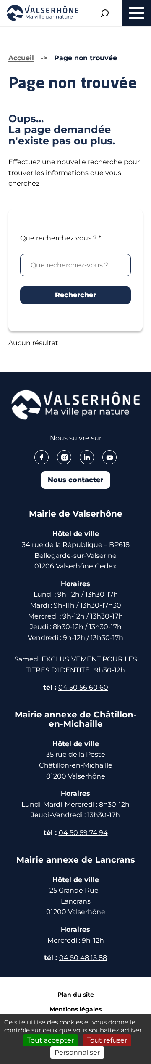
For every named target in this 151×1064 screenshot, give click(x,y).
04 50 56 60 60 (83, 687)
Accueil (21, 58)
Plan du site (75, 994)
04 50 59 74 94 (83, 833)
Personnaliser (77, 1052)
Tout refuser (107, 1040)
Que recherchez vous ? (60, 238)
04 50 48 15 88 (83, 958)
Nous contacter (75, 480)
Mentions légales (75, 1009)
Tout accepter (50, 1040)
